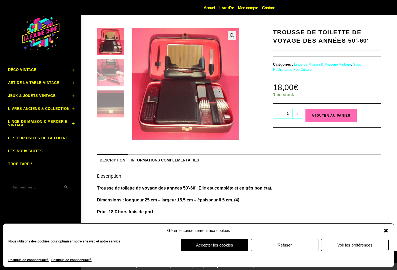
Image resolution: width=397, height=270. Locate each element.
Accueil (209, 7)
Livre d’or (226, 7)
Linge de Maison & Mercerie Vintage (322, 64)
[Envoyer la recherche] (66, 187)
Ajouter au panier (331, 115)
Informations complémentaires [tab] (165, 160)
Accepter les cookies (214, 245)
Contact (268, 7)
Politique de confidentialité (28, 260)
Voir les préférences (354, 245)
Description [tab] (112, 160)
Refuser (285, 245)
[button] (386, 230)
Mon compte (248, 7)
